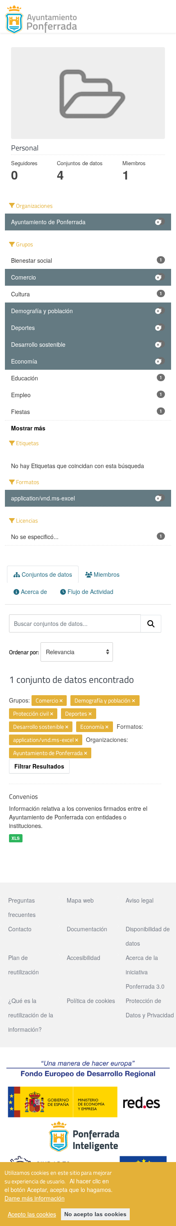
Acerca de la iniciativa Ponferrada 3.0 (145, 971)
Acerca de (33, 591)
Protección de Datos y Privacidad (150, 1007)
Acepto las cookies (32, 1214)
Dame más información (35, 1198)
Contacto (20, 929)
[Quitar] (61, 701)
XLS (15, 838)
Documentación (87, 929)
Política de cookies (91, 1000)
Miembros (106, 574)
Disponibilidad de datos (148, 936)
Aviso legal (139, 900)
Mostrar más (28, 428)
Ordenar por (23, 652)
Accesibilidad (83, 957)
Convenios (23, 796)
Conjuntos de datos (46, 574)
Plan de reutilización (23, 964)
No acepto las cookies (95, 1214)
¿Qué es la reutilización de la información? (30, 1014)
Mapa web (80, 900)
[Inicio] (41, 19)
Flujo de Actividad (89, 591)
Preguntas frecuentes (22, 907)
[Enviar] (151, 624)
